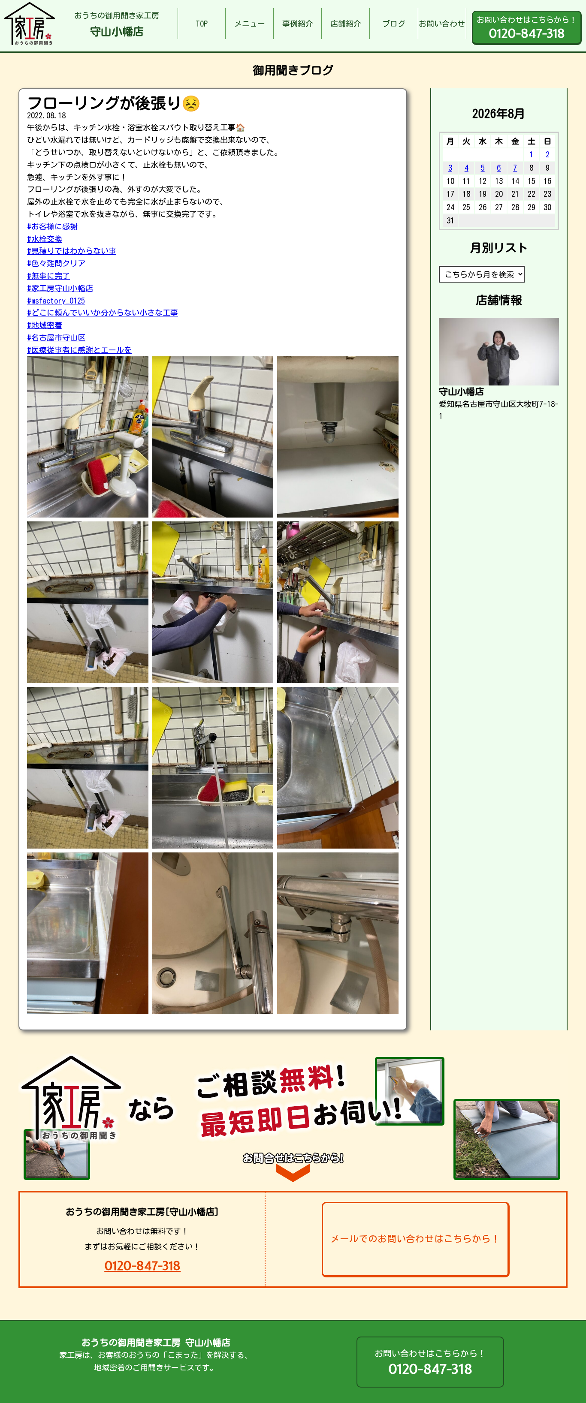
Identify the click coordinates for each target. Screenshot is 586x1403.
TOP (202, 23)
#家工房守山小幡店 (60, 288)
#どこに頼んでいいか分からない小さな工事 (102, 312)
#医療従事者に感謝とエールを (79, 350)
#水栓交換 (44, 239)
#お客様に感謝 (52, 226)
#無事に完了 (48, 276)
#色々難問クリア (56, 263)
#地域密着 (44, 325)
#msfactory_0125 (56, 300)
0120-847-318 (142, 1265)
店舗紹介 (345, 23)
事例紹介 (297, 23)
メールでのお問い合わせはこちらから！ (415, 1238)
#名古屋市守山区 (56, 337)
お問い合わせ (442, 23)
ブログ (393, 23)
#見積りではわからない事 (71, 251)
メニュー (249, 23)
